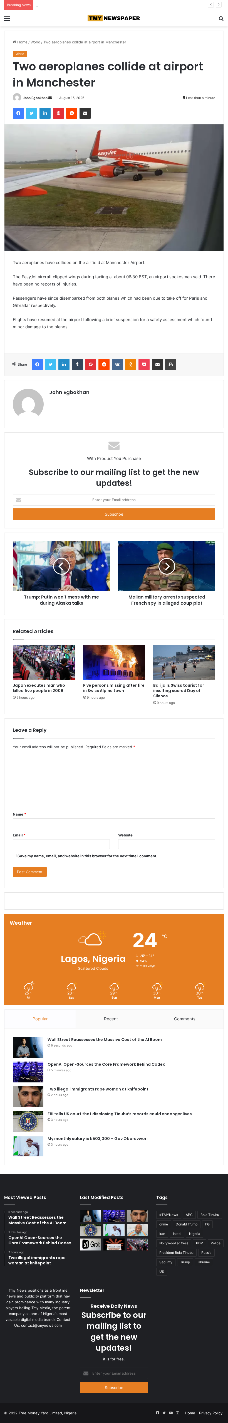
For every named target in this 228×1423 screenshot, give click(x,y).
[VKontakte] (117, 364)
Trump (185, 1262)
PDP (199, 1243)
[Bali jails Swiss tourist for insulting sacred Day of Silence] (184, 662)
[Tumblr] (77, 364)
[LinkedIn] (45, 113)
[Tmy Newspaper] (114, 18)
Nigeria (194, 1234)
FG (207, 1224)
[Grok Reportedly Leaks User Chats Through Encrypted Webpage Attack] (90, 1244)
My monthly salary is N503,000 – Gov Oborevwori (98, 1138)
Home (22, 42)
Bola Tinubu (209, 1215)
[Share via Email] (85, 113)
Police (215, 1243)
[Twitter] (31, 113)
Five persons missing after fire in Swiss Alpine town (114, 688)
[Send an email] (50, 98)
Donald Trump (186, 1224)
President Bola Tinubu (176, 1252)
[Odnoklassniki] (130, 364)
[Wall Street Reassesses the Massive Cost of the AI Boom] (28, 1047)
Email (19, 835)
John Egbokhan (35, 98)
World (35, 42)
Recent (111, 1018)
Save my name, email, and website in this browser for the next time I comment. (87, 856)
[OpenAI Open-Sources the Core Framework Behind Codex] (28, 1072)
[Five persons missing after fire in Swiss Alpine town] (114, 662)
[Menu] (7, 20)
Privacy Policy (210, 1413)
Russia (206, 1252)
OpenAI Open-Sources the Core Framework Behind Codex (106, 1064)
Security (165, 1262)
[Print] (170, 364)
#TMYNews (168, 1215)
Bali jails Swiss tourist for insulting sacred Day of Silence (178, 691)
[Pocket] (144, 364)
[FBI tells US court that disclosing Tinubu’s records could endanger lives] (28, 1121)
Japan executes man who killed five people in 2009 (39, 688)
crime (163, 1224)
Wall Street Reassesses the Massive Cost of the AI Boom (105, 1039)
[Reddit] (71, 113)
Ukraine (204, 1262)
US (161, 1271)
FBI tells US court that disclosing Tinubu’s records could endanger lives (120, 1114)
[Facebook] (18, 113)
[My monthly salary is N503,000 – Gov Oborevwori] (28, 1146)
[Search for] (221, 20)
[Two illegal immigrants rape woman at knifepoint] (28, 1096)
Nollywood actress (173, 1243)
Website (125, 835)
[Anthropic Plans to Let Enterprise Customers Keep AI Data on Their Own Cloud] (114, 1244)
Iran (162, 1234)
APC (189, 1215)
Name (19, 814)
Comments (184, 1018)
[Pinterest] (58, 113)
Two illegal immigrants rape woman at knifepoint (78, 5)
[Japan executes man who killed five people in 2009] (44, 662)
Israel (177, 1234)
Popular (40, 1018)
